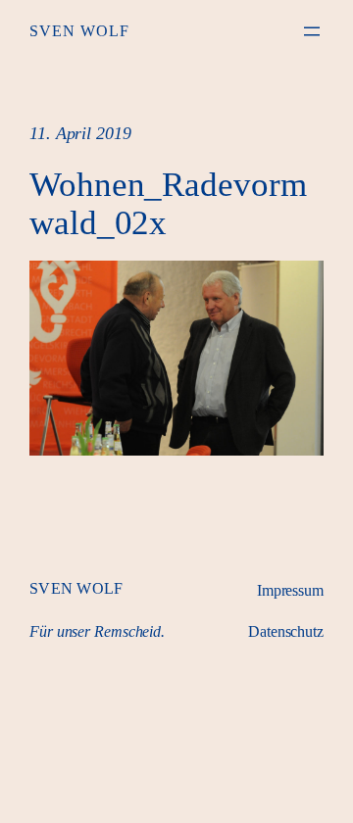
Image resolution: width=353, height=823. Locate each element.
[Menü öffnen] (312, 31)
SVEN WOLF (79, 31)
